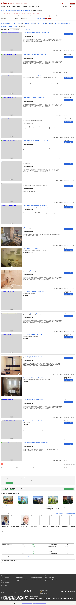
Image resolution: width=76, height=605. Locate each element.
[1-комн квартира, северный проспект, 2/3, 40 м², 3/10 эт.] (11, 214)
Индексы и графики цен (49, 577)
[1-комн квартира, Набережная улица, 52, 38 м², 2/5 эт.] (11, 322)
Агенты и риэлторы (19, 577)
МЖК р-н (47, 207)
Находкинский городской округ (36, 77)
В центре (50, 23)
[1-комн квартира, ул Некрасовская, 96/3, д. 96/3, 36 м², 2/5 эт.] (11, 41)
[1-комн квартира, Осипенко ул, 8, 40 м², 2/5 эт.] (11, 279)
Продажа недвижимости (5, 580)
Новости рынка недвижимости (51, 579)
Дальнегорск (32, 271)
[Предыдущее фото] (2, 41)
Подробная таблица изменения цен (22, 556)
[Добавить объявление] (60, 4)
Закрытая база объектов (70, 513)
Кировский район (33, 314)
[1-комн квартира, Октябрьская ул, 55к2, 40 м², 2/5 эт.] (11, 106)
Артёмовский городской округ (35, 228)
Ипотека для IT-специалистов (36, 577)
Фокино (31, 336)
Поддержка (14, 592)
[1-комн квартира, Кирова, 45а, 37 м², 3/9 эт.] (11, 257)
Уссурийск (44, 250)
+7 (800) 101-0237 (64, 6)
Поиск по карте (4, 585)
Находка (43, 77)
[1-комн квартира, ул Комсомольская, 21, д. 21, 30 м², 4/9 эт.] (11, 171)
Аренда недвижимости (5, 582)
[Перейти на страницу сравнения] (65, 4)
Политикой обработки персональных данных (14, 599)
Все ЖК (17, 580)
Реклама (2, 592)
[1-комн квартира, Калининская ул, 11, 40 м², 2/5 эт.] (11, 300)
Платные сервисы (48, 580)
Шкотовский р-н (36, 336)
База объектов (4, 579)
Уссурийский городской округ (35, 250)
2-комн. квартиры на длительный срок (29, 24)
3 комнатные (27, 23)
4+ (59, 15)
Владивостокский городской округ (36, 33)
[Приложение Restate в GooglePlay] (71, 591)
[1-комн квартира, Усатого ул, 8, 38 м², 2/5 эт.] (11, 343)
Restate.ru (6, 596)
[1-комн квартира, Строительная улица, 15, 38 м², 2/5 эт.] (11, 63)
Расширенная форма (41, 18)
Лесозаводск (32, 293)
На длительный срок (5, 23)
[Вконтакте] (28, 591)
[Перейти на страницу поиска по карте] (63, 4)
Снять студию (57, 23)
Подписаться (45, 601)
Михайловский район (34, 120)
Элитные (39, 23)
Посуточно (13, 23)
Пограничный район (33, 400)
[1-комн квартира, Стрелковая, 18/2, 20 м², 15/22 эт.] (11, 193)
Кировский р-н (39, 314)
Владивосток (45, 33)
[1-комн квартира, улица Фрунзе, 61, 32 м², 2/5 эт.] (11, 365)
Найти (48, 18)
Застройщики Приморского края (22, 579)
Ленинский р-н (51, 443)
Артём (43, 228)
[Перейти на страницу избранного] (67, 4)
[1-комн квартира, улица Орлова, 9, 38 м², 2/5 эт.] (11, 408)
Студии (52, 15)
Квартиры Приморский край (6, 577)
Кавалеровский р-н (39, 271)
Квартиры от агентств (65, 23)
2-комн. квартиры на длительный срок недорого (47, 24)
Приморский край (73, 7)
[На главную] (5, 3)
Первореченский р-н (52, 33)
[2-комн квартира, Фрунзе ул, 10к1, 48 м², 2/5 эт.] (11, 386)
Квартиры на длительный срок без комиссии (9, 26)
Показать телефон (68, 34)
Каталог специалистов (60, 513)
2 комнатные (20, 23)
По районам (3, 583)
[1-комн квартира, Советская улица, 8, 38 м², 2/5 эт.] (11, 128)
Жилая (45, 23)
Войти (72, 3)
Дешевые (33, 23)
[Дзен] (30, 591)
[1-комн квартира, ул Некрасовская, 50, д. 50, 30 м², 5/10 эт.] (11, 451)
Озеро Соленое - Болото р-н (50, 77)
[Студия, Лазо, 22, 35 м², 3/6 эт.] (11, 236)
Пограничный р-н (41, 400)
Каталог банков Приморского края (37, 579)
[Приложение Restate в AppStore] (63, 591)
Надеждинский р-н (47, 379)
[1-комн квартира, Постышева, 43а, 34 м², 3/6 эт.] (11, 85)
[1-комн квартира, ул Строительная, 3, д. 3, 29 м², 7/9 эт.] (11, 429)
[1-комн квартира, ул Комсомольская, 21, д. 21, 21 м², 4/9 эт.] (11, 149)
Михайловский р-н (41, 120)
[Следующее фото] (20, 41)
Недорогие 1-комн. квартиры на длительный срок (10, 24)
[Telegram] (25, 591)
